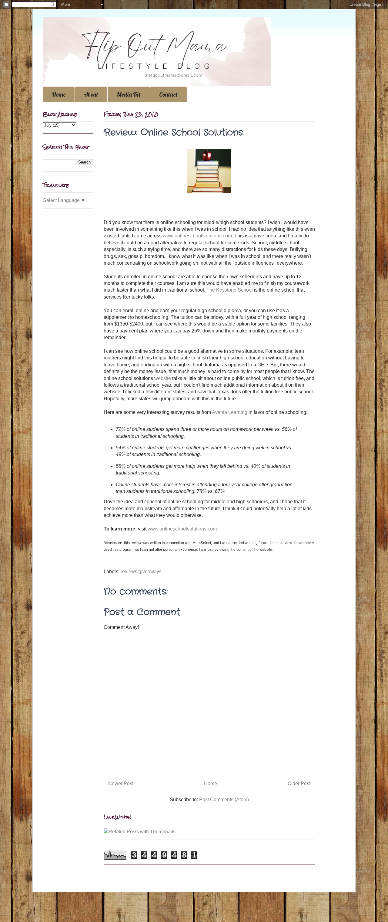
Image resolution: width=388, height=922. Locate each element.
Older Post (299, 783)
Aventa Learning (229, 412)
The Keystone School (229, 289)
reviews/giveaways (141, 571)
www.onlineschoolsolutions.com (197, 235)
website (162, 378)
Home (58, 94)
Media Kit (129, 94)
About (91, 94)
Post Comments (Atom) (224, 799)
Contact (168, 94)
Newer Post (120, 783)
